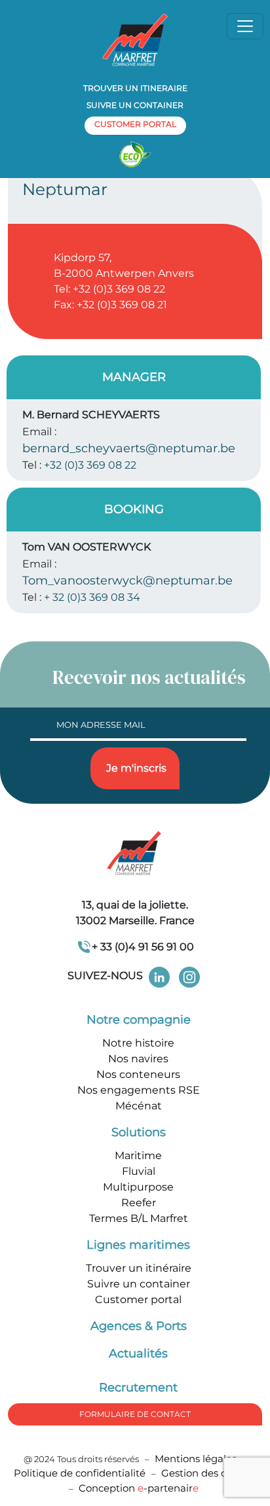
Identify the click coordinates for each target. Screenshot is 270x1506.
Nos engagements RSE (138, 1090)
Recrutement (138, 1387)
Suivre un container (135, 105)
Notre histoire (138, 1043)
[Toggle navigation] (245, 26)
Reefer (138, 1202)
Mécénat (138, 1106)
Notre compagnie (139, 1020)
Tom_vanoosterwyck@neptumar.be (127, 580)
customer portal (135, 124)
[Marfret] (135, 39)
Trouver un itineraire (135, 88)
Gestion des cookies (209, 1473)
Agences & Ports (138, 1326)
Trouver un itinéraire (138, 1268)
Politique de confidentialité (81, 1473)
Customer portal (138, 1299)
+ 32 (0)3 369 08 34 (92, 597)
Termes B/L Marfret (138, 1218)
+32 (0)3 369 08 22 (90, 465)
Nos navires (138, 1058)
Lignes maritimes (138, 1245)
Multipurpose (138, 1187)
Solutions (138, 1132)
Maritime (138, 1155)
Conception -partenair (139, 1488)
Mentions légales (196, 1458)
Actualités (138, 1353)
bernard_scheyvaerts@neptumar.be (128, 448)
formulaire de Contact (135, 1414)
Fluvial (138, 1171)
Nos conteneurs (138, 1074)
